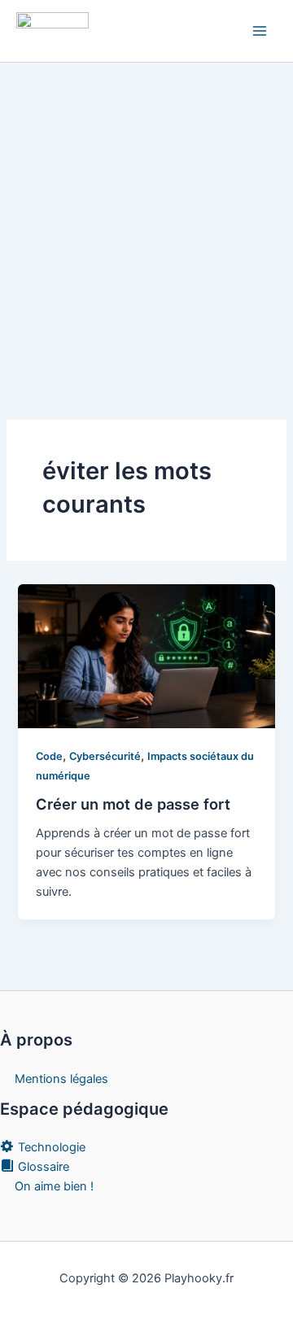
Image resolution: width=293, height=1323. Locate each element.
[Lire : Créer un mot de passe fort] (146, 655)
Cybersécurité (105, 756)
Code (49, 756)
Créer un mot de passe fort (133, 804)
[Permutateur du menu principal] (260, 31)
